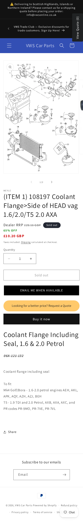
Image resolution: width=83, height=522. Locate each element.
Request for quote (41, 305)
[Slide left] (31, 182)
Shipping (26, 242)
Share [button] (12, 432)
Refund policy (69, 505)
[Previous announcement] (8, 29)
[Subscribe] (64, 474)
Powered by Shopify (45, 505)
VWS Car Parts (23, 505)
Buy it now (41, 319)
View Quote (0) (77, 27)
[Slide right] (52, 182)
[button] (9, 46)
